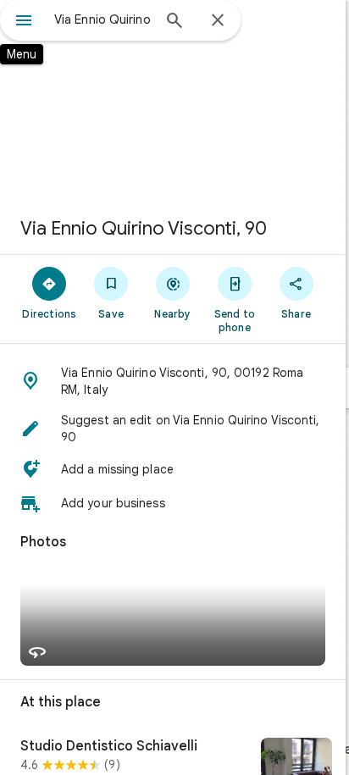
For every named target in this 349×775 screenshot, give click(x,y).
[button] (173, 381)
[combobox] (102, 19)
